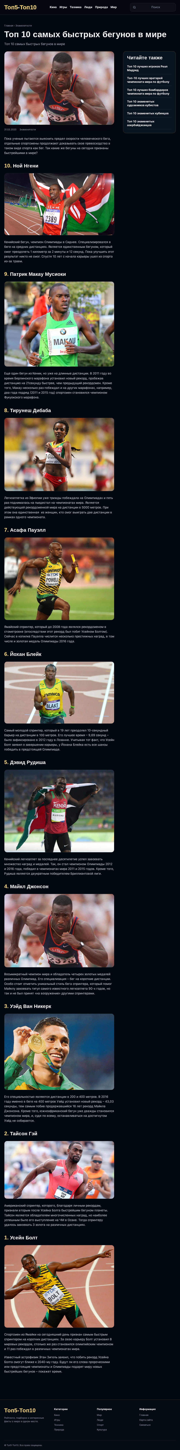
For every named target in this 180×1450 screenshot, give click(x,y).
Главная (8, 25)
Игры (63, 7)
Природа (101, 7)
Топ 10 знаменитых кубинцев (148, 113)
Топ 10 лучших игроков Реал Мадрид (147, 68)
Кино (53, 7)
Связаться (144, 1424)
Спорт (100, 1424)
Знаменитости (23, 25)
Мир (114, 7)
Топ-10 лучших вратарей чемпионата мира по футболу (148, 79)
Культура (102, 1429)
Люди (88, 7)
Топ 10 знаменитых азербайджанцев (140, 123)
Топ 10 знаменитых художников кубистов (142, 103)
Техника (75, 7)
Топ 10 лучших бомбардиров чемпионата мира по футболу (148, 91)
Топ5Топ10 (20, 7)
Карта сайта (146, 1419)
